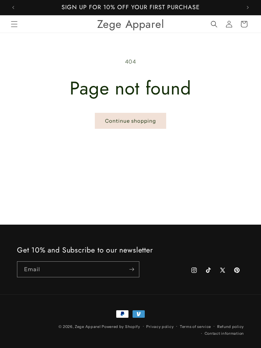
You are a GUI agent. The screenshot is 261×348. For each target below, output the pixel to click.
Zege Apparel (88, 326)
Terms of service (195, 326)
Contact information (224, 333)
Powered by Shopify (121, 326)
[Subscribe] (131, 269)
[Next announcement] (247, 7)
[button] (14, 24)
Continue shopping (130, 121)
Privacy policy (160, 326)
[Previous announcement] (13, 7)
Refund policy (230, 326)
